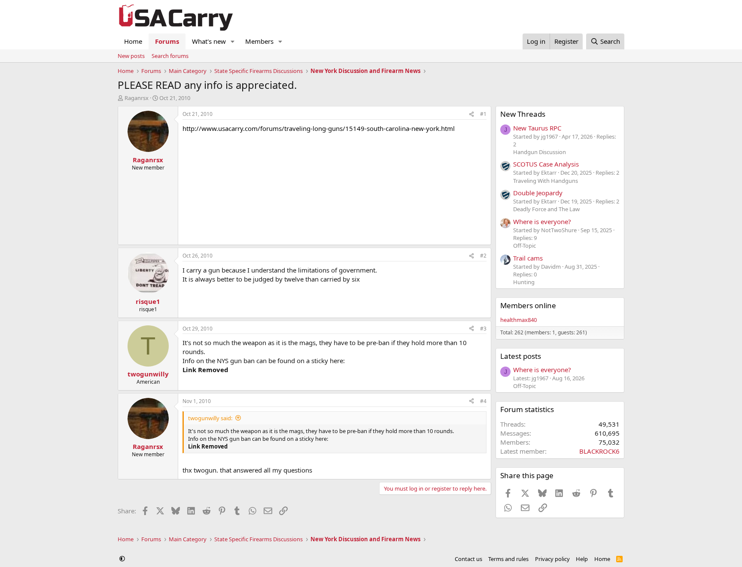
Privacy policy (552, 559)
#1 (483, 114)
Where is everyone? (542, 221)
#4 (483, 401)
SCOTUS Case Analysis (546, 164)
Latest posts (520, 356)
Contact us (468, 559)
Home (133, 41)
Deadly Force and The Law (546, 209)
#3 (483, 328)
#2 (483, 255)
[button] (233, 41)
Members (259, 41)
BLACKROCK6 (599, 451)
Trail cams (528, 258)
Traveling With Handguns (545, 181)
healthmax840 (518, 320)
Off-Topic (524, 245)
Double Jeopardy (538, 192)
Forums (167, 41)
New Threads (522, 114)
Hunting (524, 282)
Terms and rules (508, 559)
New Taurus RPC (537, 128)
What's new (209, 41)
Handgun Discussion (539, 152)
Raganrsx (137, 98)
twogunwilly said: (210, 418)
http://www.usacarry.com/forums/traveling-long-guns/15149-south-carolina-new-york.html (318, 128)
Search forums (170, 56)
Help (582, 559)
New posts (131, 56)
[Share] (471, 114)
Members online (528, 305)
